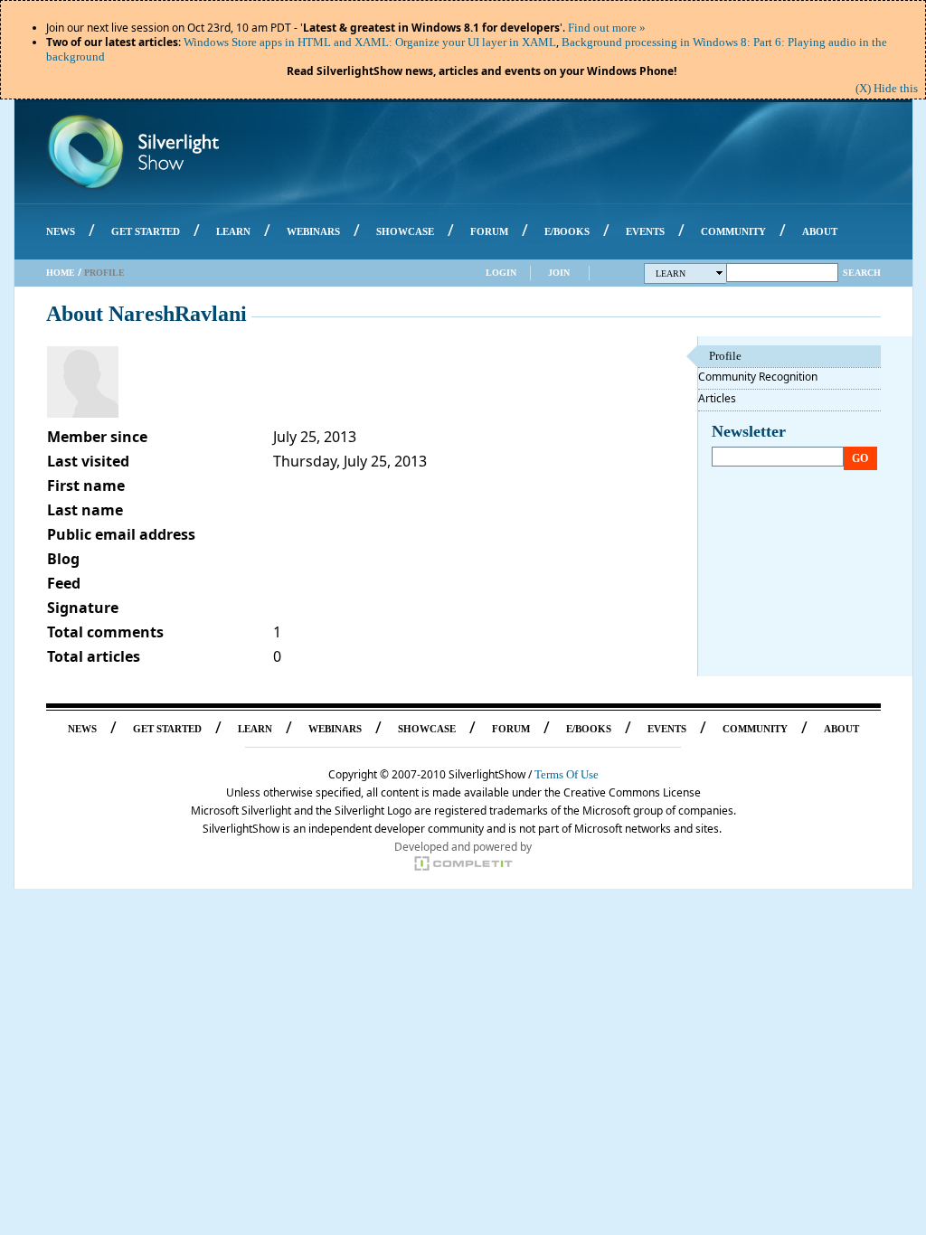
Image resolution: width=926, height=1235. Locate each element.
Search (862, 273)
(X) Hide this (886, 88)
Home (60, 273)
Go (860, 458)
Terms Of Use (566, 774)
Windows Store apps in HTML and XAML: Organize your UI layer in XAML (370, 42)
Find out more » (607, 27)
